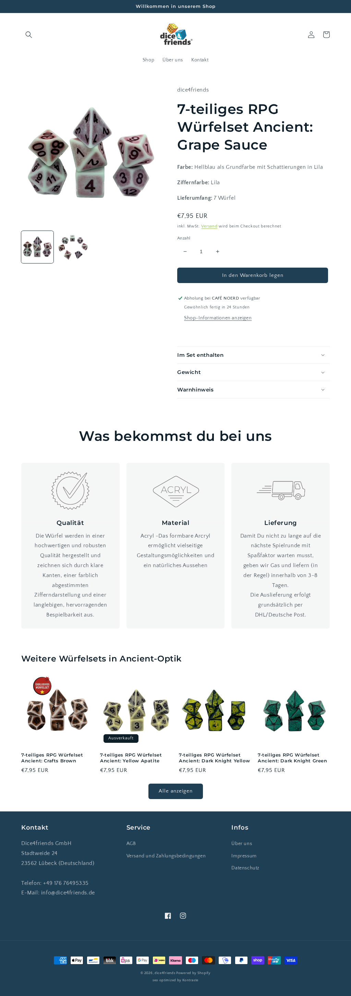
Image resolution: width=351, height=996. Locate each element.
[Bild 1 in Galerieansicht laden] (37, 247)
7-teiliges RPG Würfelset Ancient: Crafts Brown (52, 757)
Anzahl (183, 238)
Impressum (243, 856)
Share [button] (191, 333)
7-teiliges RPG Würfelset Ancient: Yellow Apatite (131, 757)
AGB (131, 843)
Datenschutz (245, 868)
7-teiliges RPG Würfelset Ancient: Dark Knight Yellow (214, 757)
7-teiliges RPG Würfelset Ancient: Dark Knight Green (292, 757)
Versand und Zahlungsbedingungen (166, 856)
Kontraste (190, 980)
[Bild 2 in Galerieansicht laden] (73, 247)
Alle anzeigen (176, 791)
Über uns (241, 843)
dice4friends (165, 973)
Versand (209, 226)
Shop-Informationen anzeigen (218, 318)
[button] (28, 34)
